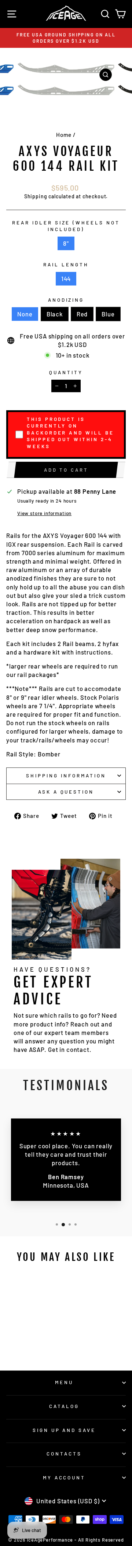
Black (55, 314)
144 (66, 278)
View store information (44, 513)
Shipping (35, 196)
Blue (108, 314)
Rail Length (66, 264)
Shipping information (66, 776)
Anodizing (66, 300)
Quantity (66, 372)
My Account (64, 1478)
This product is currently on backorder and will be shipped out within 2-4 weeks (70, 432)
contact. (79, 1049)
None (24, 314)
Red (82, 314)
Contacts (64, 1454)
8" (66, 243)
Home (64, 134)
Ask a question (66, 792)
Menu (64, 1382)
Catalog (64, 1406)
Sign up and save (64, 1430)
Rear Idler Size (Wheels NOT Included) (66, 226)
